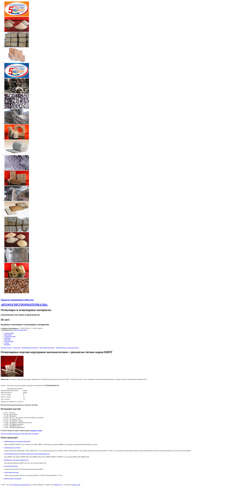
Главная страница (6, 347)
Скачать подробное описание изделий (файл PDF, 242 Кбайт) (20, 433)
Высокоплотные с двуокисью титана (67, 347)
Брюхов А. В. (58, 484)
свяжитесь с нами (36, 430)
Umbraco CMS (75, 484)
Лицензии (7, 339)
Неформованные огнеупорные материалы (17, 441)
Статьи (6, 343)
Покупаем (7, 338)
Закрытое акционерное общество (17, 300)
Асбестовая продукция (11, 472)
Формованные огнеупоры (30, 347)
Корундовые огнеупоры (47, 347)
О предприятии (9, 333)
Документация (8, 341)
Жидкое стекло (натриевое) (12, 478)
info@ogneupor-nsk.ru (20, 330)
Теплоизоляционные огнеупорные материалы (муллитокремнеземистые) (27, 454)
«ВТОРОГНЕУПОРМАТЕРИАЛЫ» (24, 304)
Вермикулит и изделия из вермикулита (16, 460)
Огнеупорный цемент (11, 466)
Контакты (7, 344)
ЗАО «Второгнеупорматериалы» (20, 484)
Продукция (7, 334)
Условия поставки (10, 336)
